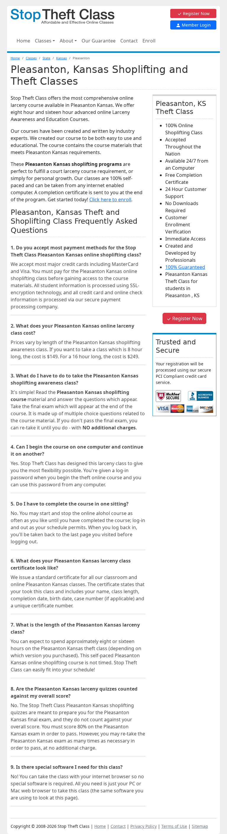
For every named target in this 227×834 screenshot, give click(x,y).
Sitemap (200, 826)
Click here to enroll (110, 199)
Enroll (148, 40)
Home (23, 40)
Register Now (196, 13)
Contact (129, 40)
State (46, 58)
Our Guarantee (99, 40)
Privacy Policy (143, 826)
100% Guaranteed (185, 267)
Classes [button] (43, 40)
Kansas (61, 58)
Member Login (196, 25)
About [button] (66, 40)
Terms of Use (174, 826)
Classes (31, 58)
